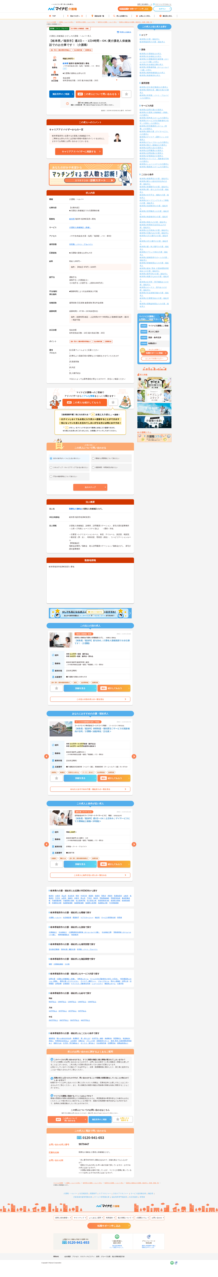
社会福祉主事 (106, 932)
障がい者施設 (115, 981)
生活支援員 (133, 1197)
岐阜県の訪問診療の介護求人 (151, 153)
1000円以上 (62, 1002)
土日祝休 (73, 1041)
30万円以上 (82, 1011)
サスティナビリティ (87, 1256)
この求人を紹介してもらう (84, 402)
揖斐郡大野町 (115, 900)
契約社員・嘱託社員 (68, 949)
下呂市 (89, 898)
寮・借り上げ (85, 1038)
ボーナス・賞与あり (88, 1043)
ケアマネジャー (105, 1193)
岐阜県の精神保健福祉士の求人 (152, 73)
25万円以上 (72, 1011)
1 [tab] (116, 79)
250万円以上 (53, 1020)
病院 (50, 964)
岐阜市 (51, 896)
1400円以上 (82, 1002)
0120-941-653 (93, 1138)
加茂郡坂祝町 (68, 903)
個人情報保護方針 (118, 1256)
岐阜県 (65, 63)
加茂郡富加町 (79, 903)
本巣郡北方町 (57, 903)
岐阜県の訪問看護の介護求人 (151, 150)
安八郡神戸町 (80, 900)
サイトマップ (79, 1218)
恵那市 (110, 896)
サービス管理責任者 (108, 917)
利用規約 (109, 1218)
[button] (90, 487)
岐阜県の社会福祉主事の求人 (151, 64)
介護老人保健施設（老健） (80, 227)
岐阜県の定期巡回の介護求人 (151, 156)
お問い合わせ (157, 1218)
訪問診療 (58, 983)
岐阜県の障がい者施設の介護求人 (153, 145)
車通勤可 (76, 1038)
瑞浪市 (97, 896)
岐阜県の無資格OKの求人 (150, 75)
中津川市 (84, 896)
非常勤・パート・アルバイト (81, 244)
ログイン (162, 9)
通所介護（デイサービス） (69, 981)
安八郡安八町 (92, 900)
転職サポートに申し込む (134, 9)
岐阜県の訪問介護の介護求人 (151, 110)
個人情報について (124, 1218)
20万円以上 (63, 1011)
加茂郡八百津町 (91, 903)
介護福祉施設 (58, 964)
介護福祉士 (53, 932)
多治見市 (71, 896)
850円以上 (52, 1002)
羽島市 (103, 896)
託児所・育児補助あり (71, 1043)
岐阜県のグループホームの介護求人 (154, 142)
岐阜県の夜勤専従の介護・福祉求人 (154, 179)
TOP (54, 16)
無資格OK (74, 935)
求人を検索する (122, 16)
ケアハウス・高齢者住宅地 (80, 983)
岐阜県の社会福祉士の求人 (150, 56)
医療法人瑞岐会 (125, 32)
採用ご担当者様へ (62, 1218)
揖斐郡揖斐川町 (103, 900)
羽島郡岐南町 (104, 898)
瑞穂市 (70, 898)
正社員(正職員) (54, 949)
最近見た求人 (167, 16)
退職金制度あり (122, 1043)
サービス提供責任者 (138, 1193)
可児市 (57, 898)
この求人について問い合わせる (98, 94)
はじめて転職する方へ (154, 358)
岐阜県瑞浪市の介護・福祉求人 (152, 42)
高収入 (51, 1041)
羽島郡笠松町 (115, 898)
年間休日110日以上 (62, 1041)
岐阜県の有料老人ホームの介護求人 (154, 118)
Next (134, 756)
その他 (67, 964)
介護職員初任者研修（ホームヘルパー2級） (84, 932)
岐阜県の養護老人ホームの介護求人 (154, 167)
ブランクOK (90, 1041)
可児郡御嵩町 (114, 903)
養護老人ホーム (110, 983)
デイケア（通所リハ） (89, 981)
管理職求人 (117, 1038)
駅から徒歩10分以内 (64, 1038)
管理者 (119, 917)
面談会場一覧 (99, 16)
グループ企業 (105, 1256)
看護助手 (76, 917)
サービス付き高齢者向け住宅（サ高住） (104, 979)
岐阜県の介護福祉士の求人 (150, 54)
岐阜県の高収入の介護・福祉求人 (153, 222)
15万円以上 (53, 1011)
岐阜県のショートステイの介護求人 (154, 164)
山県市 (64, 898)
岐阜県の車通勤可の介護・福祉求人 (154, 187)
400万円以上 (85, 1020)
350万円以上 (74, 1020)
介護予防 (120, 983)
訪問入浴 (125, 981)
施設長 (97, 917)
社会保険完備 (101, 1043)
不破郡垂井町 (57, 900)
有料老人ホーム (83, 979)
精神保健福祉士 (63, 935)
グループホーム (103, 981)
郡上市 (83, 898)
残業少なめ (58, 1043)
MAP (64, 68)
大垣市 (57, 896)
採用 (97, 1256)
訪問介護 (52, 979)
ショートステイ (97, 983)
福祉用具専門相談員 (119, 1197)
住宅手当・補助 (97, 1038)
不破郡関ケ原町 (68, 900)
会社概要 (67, 1256)
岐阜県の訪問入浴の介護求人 (151, 148)
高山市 (64, 896)
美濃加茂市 (118, 896)
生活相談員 (67, 917)
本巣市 (76, 898)
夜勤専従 (52, 1038)
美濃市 (91, 896)
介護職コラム (141, 1218)
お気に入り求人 (144, 16)
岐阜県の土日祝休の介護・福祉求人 (154, 230)
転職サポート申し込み (109, 1226)
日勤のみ (81, 1041)
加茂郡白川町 (103, 903)
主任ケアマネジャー (120, 1193)
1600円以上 (92, 1002)
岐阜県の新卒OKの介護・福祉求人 (154, 274)
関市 (77, 896)
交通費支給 (112, 1043)
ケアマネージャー (87, 917)
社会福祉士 (63, 932)
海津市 (95, 898)
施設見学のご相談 (61, 94)
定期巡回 (66, 983)
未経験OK (108, 1038)
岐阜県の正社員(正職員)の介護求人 (154, 87)
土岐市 (126, 896)
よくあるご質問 (95, 1218)
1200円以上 (72, 1002)
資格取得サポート (103, 1041)
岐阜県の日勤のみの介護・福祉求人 (154, 233)
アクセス (75, 1256)
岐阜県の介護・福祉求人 (150, 39)
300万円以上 (64, 1020)
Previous (46, 756)
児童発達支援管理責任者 (82, 1197)
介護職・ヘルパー (55, 917)
